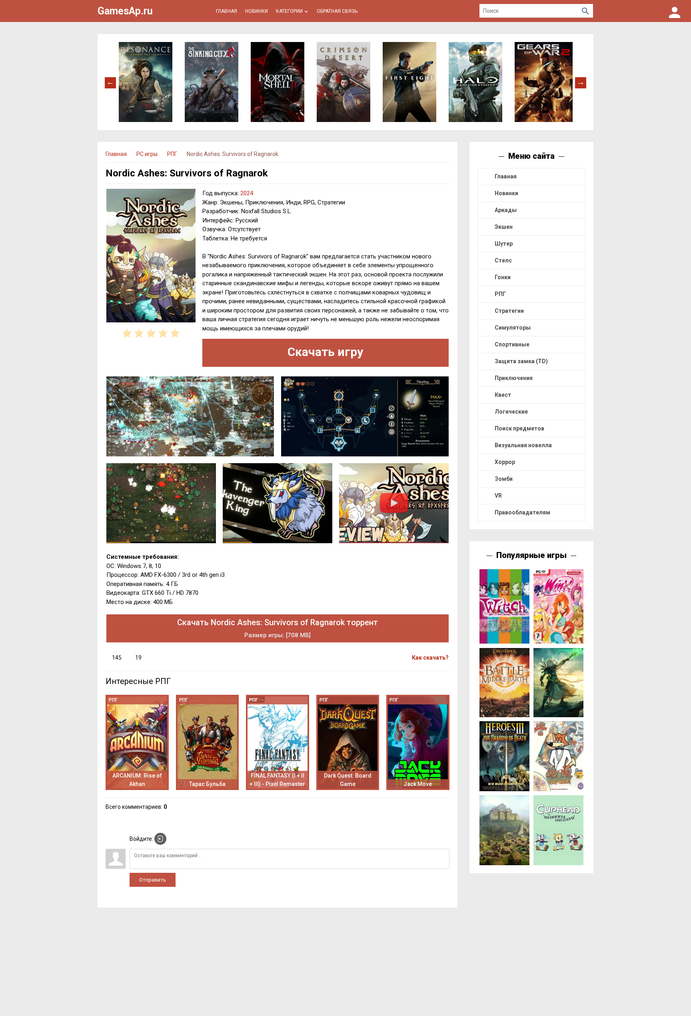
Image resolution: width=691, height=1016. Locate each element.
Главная (506, 176)
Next (580, 82)
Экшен (504, 227)
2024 (246, 193)
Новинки (506, 193)
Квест (503, 395)
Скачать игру (325, 352)
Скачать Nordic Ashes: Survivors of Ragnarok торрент (277, 628)
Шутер (504, 243)
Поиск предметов (519, 428)
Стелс (503, 260)
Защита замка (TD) (521, 361)
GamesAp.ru (125, 11)
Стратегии (509, 311)
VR (498, 495)
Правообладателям (522, 512)
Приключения (514, 378)
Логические (511, 411)
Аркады (506, 210)
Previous (110, 82)
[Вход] (674, 11)
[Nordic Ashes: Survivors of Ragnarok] (151, 257)
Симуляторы (513, 327)
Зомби (504, 479)
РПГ (500, 294)
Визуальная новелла (523, 445)
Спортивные (512, 344)
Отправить (152, 880)
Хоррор (505, 462)
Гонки (503, 277)
